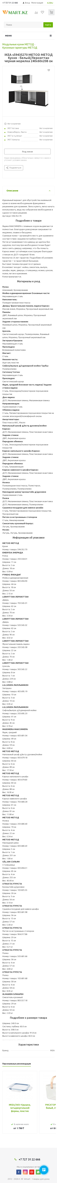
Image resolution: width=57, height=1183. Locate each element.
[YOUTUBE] (31, 1172)
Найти (48, 25)
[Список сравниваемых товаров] (36, 13)
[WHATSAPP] (38, 1172)
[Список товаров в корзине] (52, 14)
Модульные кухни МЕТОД (18, 44)
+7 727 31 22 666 (10, 3)
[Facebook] (18, 1172)
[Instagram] (25, 1172)
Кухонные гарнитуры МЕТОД (19, 47)
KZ (48, 3)
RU (51, 3)
